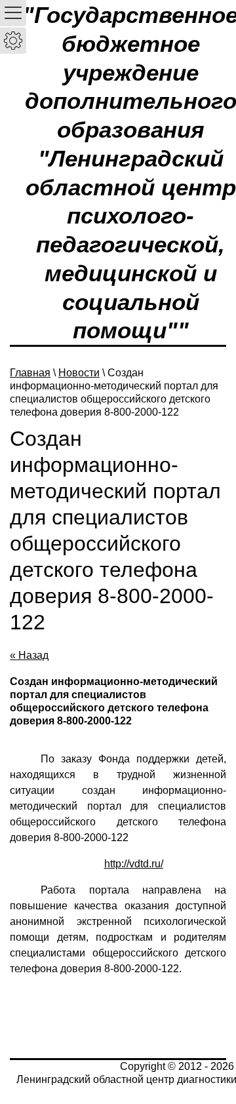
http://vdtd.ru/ (133, 863)
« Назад (29, 655)
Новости (79, 372)
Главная (30, 372)
